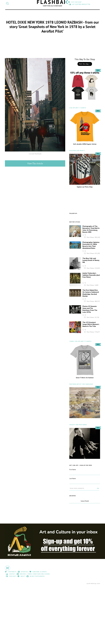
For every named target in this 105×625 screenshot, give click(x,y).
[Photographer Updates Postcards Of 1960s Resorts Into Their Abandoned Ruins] (75, 245)
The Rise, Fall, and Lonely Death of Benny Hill (90, 260)
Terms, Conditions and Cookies (38, 574)
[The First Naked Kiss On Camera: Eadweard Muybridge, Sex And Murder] (75, 293)
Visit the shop (84, 64)
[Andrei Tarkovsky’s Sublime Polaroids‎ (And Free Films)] (75, 279)
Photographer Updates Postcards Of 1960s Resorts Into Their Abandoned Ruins (90, 245)
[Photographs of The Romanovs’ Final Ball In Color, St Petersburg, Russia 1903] (75, 231)
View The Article (35, 163)
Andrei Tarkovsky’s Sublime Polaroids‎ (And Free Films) (91, 275)
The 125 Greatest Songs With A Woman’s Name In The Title (90, 324)
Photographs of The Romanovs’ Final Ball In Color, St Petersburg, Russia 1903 (90, 229)
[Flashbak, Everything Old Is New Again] (52, 3)
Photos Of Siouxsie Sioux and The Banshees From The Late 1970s (89, 309)
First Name (72, 469)
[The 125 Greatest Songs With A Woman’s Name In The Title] (75, 327)
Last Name (72, 478)
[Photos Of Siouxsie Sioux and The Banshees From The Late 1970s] (75, 309)
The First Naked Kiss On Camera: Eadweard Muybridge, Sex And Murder (90, 293)
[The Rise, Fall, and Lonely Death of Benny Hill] (75, 263)
